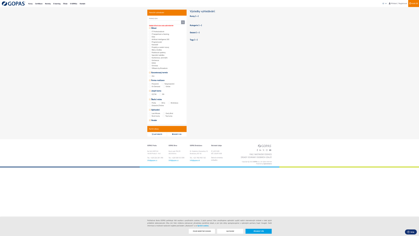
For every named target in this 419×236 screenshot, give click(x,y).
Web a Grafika (157, 50)
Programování (157, 42)
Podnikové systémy (159, 52)
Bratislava (174, 103)
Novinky (48, 4)
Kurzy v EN (177, 134)
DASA (154, 63)
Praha (154, 103)
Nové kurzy (156, 116)
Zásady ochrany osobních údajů (256, 157)
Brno (163, 103)
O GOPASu (73, 4)
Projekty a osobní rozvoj (160, 47)
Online (168, 86)
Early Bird (169, 113)
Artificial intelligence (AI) (160, 39)
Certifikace (38, 4)
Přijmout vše (259, 231)
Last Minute (156, 113)
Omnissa (155, 65)
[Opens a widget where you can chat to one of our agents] (411, 232)
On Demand (156, 86)
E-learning (56, 4)
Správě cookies (203, 226)
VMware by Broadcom (160, 68)
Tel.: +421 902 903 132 (198, 158)
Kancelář (155, 44)
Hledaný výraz (153, 18)
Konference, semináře (159, 58)
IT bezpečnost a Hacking (160, 34)
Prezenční (155, 84)
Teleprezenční (169, 84)
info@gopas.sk (195, 160)
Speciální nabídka (158, 55)
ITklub (65, 4)
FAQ (251, 154)
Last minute (157, 134)
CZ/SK (154, 94)
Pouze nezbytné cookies (202, 231)
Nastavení (230, 231)
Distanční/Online (158, 105)
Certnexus (155, 60)
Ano (153, 76)
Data (153, 37)
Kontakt (82, 4)
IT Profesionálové (158, 31)
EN (163, 94)
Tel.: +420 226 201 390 (155, 158)
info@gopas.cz (152, 160)
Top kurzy (168, 116)
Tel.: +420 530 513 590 (176, 158)
